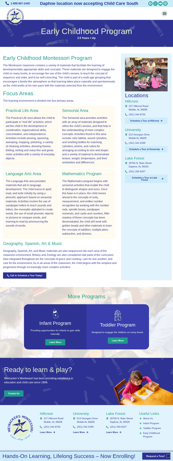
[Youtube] (160, 3)
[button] (165, 13)
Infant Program (55, 323)
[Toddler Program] (117, 315)
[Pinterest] (165, 3)
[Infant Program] (55, 313)
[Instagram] (155, 3)
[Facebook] (150, 3)
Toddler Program (117, 325)
